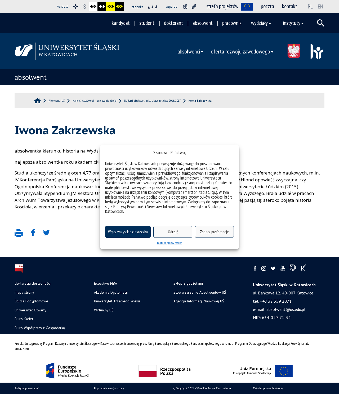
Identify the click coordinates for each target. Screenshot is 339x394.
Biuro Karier (24, 318)
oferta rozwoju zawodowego (240, 51)
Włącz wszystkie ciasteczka (128, 231)
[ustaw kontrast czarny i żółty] (110, 6)
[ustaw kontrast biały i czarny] (101, 6)
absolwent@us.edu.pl (285, 309)
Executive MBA (105, 283)
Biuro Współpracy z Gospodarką (40, 327)
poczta (267, 6)
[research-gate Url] (303, 269)
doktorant (173, 22)
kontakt (289, 6)
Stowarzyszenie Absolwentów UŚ (199, 292)
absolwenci (188, 51)
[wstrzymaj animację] (185, 6)
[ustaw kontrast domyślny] (75, 6)
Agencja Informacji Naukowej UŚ (198, 301)
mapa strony (24, 292)
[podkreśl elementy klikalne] (194, 6)
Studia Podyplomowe (31, 301)
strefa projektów (222, 6)
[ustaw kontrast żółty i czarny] (119, 6)
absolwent (203, 22)
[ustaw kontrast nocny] (84, 6)
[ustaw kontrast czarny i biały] (93, 6)
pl (310, 6)
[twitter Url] (273, 269)
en (320, 6)
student (146, 22)
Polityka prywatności (27, 388)
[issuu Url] (293, 269)
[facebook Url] (255, 269)
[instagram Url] (263, 269)
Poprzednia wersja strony (109, 388)
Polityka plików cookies (169, 243)
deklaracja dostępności (33, 283)
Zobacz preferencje (214, 231)
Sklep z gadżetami (188, 283)
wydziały (259, 22)
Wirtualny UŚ (103, 310)
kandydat (121, 22)
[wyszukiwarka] (320, 23)
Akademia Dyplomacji (111, 292)
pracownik (232, 22)
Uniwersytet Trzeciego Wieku (117, 301)
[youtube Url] (282, 269)
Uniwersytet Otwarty (30, 310)
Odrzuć (173, 231)
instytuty (291, 22)
